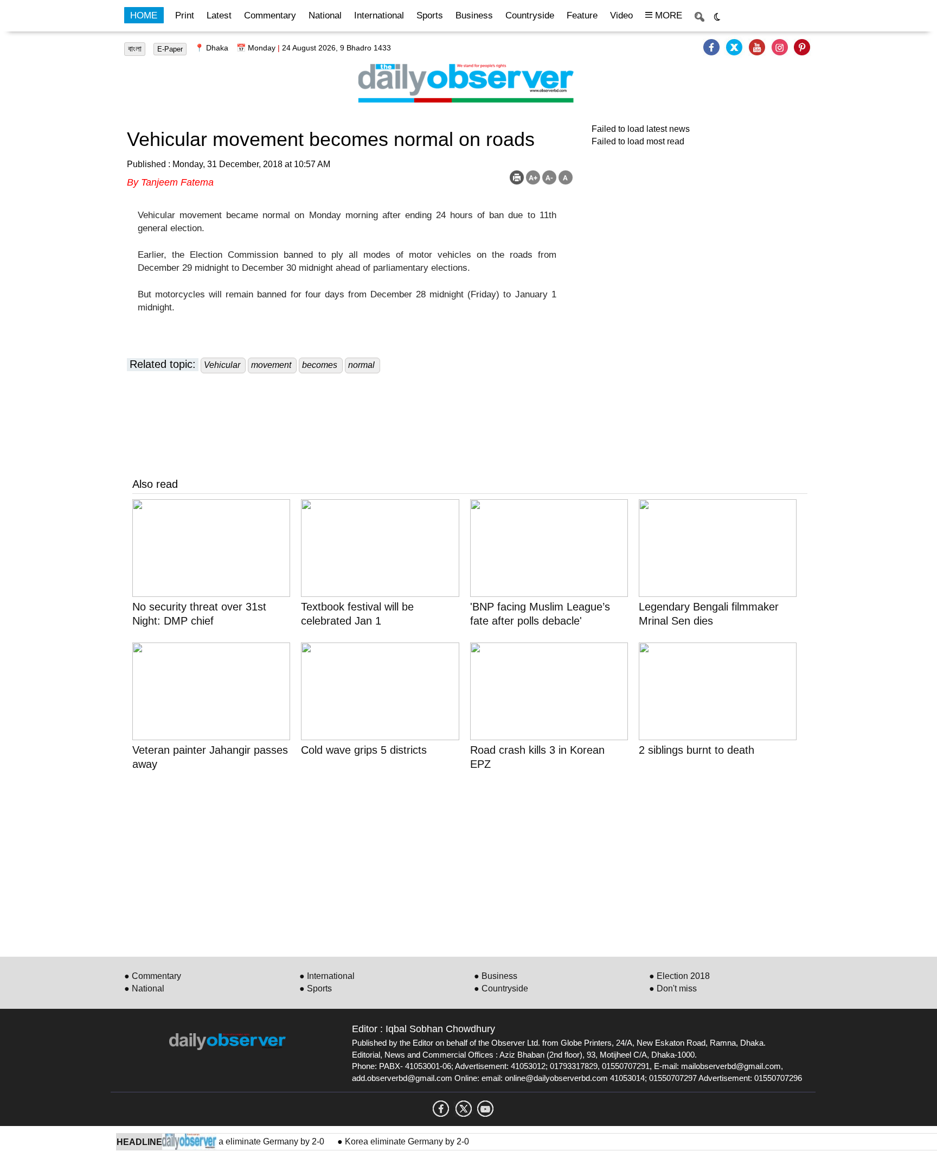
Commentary (270, 15)
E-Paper (170, 49)
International (379, 15)
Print (184, 15)
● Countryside (501, 988)
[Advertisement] (457, 862)
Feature (582, 15)
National (325, 15)
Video (621, 15)
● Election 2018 (679, 976)
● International (327, 976)
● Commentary (152, 976)
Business (474, 15)
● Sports (315, 988)
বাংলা (135, 48)
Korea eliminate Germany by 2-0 (252, 1141)
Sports (429, 15)
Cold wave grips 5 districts (364, 750)
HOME (143, 15)
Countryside (529, 15)
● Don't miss (673, 988)
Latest (219, 15)
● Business (495, 976)
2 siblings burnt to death (696, 750)
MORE (667, 15)
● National (144, 988)
